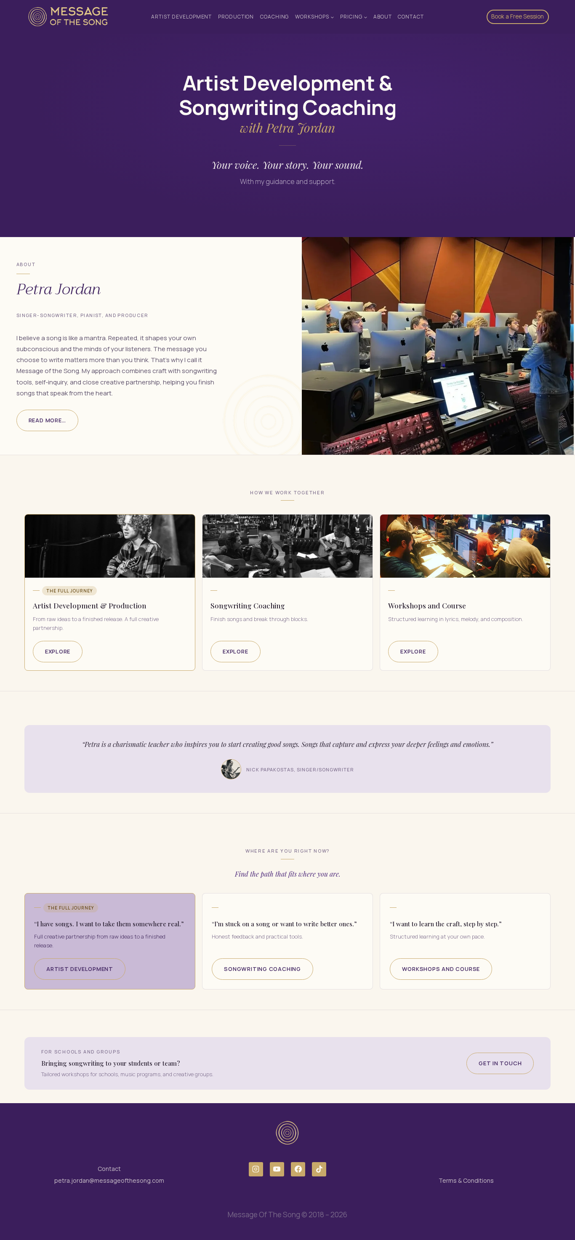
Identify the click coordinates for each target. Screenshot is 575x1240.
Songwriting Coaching (262, 969)
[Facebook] (298, 1169)
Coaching (274, 16)
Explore (57, 651)
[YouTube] (277, 1169)
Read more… (47, 420)
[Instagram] (256, 1169)
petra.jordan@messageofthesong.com (109, 1180)
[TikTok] (319, 1169)
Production (236, 16)
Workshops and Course (441, 969)
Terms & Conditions (466, 1180)
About (382, 16)
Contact (411, 16)
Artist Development (181, 16)
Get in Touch (500, 1063)
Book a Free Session (517, 16)
